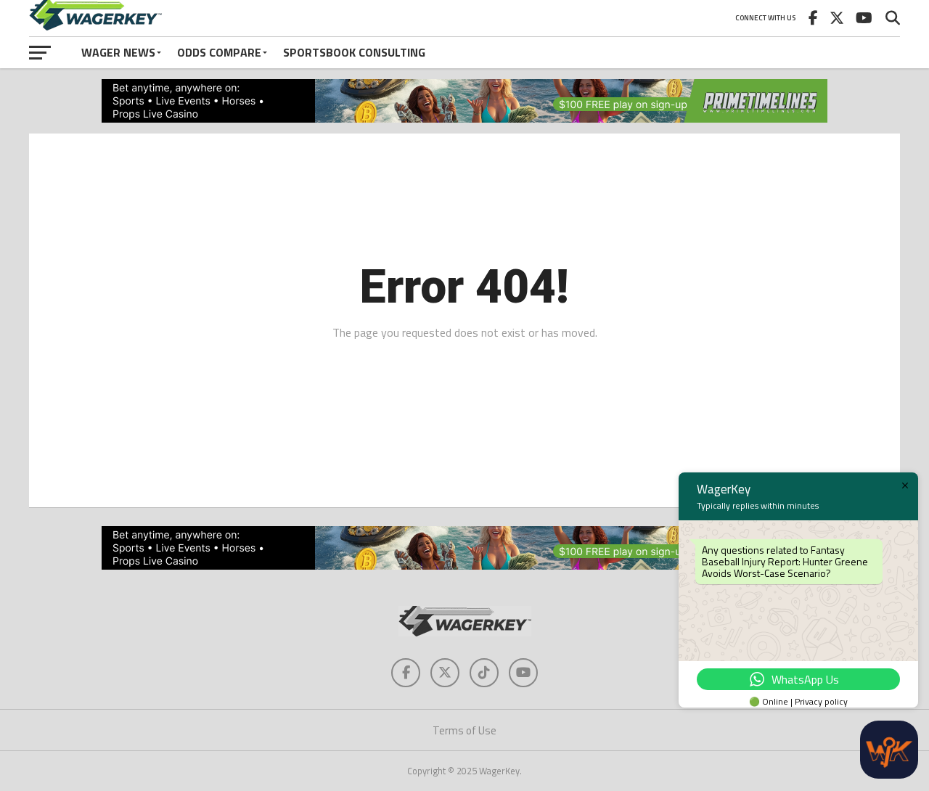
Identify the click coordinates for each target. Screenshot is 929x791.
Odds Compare (219, 52)
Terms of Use (464, 730)
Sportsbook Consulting (354, 52)
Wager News (118, 52)
